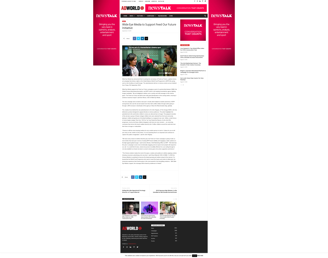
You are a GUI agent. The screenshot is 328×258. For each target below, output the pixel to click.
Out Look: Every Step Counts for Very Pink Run (191, 79)
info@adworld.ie (132, 243)
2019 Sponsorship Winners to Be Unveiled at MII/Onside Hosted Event (165, 191)
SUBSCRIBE (147, 1)
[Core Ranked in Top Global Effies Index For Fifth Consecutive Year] (130, 208)
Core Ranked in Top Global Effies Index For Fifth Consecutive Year (129, 217)
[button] (205, 16)
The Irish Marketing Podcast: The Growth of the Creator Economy (167, 217)
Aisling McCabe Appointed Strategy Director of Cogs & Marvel (133, 191)
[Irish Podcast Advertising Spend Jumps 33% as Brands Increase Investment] (149, 208)
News (131, 16)
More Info (200, 255)
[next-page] (176, 199)
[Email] (146, 38)
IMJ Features (154, 236)
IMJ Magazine (162, 16)
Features (140, 16)
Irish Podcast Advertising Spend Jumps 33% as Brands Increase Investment (148, 217)
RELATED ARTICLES (128, 199)
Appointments (154, 233)
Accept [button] (194, 255)
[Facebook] (195, 1)
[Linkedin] (200, 1)
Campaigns (150, 16)
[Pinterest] (203, 1)
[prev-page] (174, 199)
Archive (153, 238)
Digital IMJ (161, 1)
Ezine (171, 16)
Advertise (154, 1)
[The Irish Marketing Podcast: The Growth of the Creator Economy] (168, 208)
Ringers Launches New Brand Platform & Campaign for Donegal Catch (193, 71)
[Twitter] (205, 1)
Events (153, 241)
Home (125, 16)
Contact (141, 1)
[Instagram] (197, 1)
